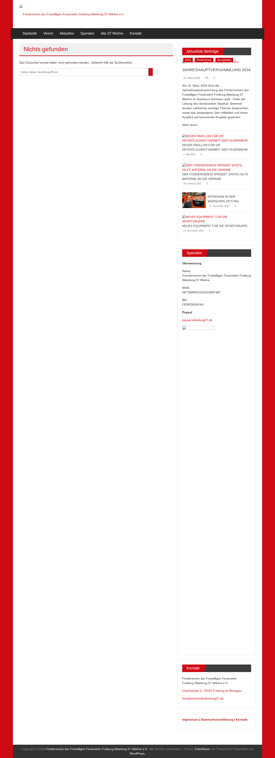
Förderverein (204, 59)
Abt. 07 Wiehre (112, 33)
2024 (188, 59)
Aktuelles (67, 33)
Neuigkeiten (224, 59)
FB (206, 78)
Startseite (30, 33)
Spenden (87, 33)
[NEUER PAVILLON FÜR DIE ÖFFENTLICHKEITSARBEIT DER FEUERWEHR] (215, 138)
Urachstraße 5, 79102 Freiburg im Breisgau (211, 690)
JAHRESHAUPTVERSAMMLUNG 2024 (216, 70)
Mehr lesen (189, 125)
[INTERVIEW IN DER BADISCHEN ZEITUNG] (194, 200)
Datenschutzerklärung (217, 719)
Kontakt (135, 33)
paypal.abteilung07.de (197, 320)
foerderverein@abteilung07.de (203, 698)
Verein (48, 33)
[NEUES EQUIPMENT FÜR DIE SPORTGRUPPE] (215, 219)
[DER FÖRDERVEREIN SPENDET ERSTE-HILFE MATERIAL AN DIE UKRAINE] (215, 167)
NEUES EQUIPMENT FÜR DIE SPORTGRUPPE (215, 226)
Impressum (190, 719)
